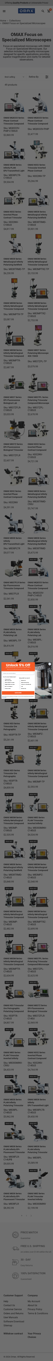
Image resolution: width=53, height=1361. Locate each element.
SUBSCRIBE (18, 693)
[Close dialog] (49, 664)
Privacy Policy (4, 697)
